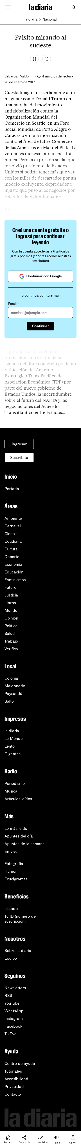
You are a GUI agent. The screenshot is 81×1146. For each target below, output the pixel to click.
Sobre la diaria (17, 950)
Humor (10, 871)
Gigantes (12, 753)
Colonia (11, 678)
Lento (9, 746)
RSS (8, 995)
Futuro (10, 587)
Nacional (50, 19)
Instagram (13, 1018)
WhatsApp (13, 1010)
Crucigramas (15, 879)
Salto (9, 701)
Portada (11, 488)
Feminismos (15, 579)
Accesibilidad (16, 1078)
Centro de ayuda (19, 1063)
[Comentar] (46, 59)
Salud (9, 633)
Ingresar (19, 444)
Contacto (12, 1094)
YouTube (12, 1003)
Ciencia (11, 533)
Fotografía (13, 863)
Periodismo (14, 783)
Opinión (11, 618)
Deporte (11, 556)
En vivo (11, 851)
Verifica (11, 648)
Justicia (11, 595)
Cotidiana (13, 541)
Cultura (11, 549)
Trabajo (11, 641)
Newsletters (15, 987)
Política (11, 625)
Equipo (10, 958)
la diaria (31, 19)
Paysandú (13, 693)
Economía (13, 564)
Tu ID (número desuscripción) (20, 919)
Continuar (40, 326)
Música (10, 791)
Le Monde (13, 738)
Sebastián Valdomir (19, 76)
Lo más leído (15, 828)
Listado (11, 908)
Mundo (10, 610)
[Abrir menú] (8, 7)
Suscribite (19, 457)
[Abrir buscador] (73, 7)
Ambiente (13, 518)
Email (13, 304)
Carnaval (12, 526)
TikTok (10, 1033)
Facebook (13, 1026)
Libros (10, 602)
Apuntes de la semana (24, 843)
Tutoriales (13, 1071)
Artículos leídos (18, 798)
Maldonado (14, 685)
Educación (13, 572)
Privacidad (14, 1086)
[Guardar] (34, 59)
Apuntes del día (18, 836)
